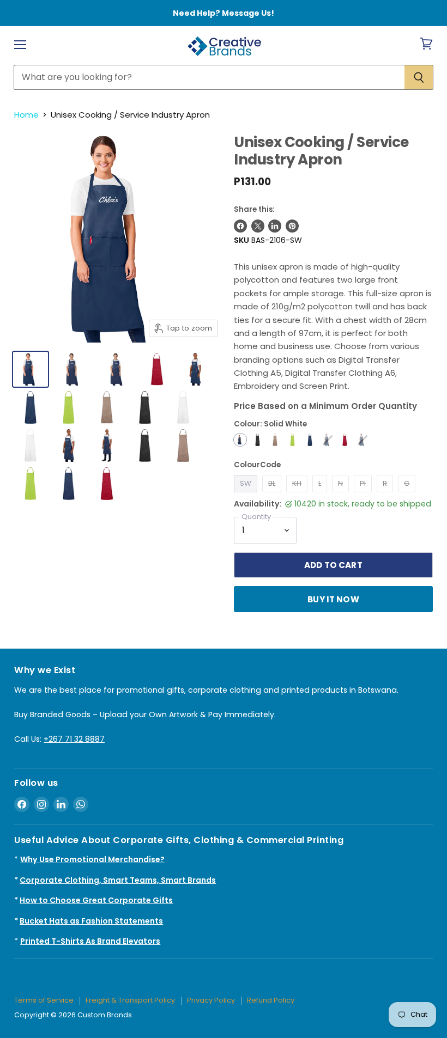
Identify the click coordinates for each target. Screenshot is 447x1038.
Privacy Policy (211, 1000)
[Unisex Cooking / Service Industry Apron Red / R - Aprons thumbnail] (157, 369)
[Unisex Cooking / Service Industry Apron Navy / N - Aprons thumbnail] (30, 407)
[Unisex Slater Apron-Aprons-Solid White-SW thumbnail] (30, 369)
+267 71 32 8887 (74, 739)
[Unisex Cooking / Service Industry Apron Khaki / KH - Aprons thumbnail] (106, 407)
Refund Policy (270, 1000)
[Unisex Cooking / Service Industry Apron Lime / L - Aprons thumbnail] (68, 407)
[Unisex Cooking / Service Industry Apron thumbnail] (30, 445)
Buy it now (333, 599)
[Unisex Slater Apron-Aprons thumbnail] (73, 369)
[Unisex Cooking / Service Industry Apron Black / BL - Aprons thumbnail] (145, 407)
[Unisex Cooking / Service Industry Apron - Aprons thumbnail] (195, 369)
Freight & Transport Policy (130, 1000)
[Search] (418, 77)
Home (26, 114)
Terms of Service (44, 1000)
